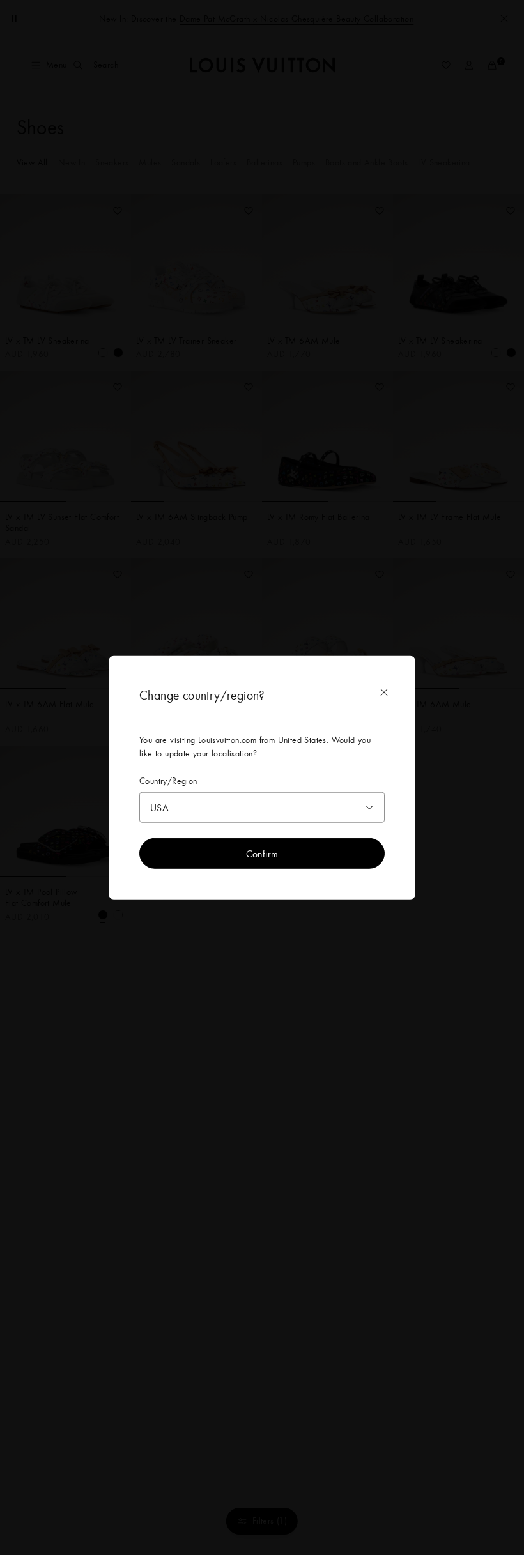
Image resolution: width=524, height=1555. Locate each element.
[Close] (384, 692)
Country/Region (168, 781)
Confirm (262, 852)
